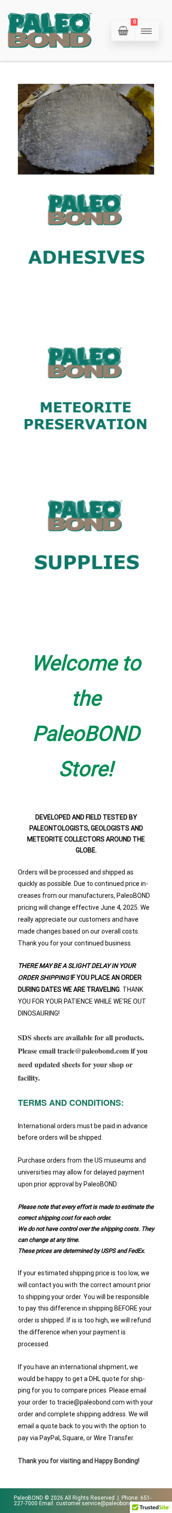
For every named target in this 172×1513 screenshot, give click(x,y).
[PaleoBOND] (51, 57)
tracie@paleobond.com (93, 1050)
